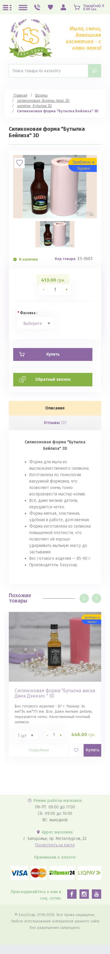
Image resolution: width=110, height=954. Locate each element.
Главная (20, 95)
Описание (55, 408)
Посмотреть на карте (55, 845)
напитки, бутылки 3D (34, 106)
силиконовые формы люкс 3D (43, 100)
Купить (92, 750)
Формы (41, 95)
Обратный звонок (53, 379)
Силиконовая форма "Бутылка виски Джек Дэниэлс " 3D (55, 693)
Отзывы (55, 422)
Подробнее (38, 750)
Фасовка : (28, 313)
